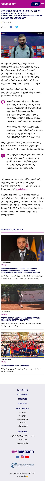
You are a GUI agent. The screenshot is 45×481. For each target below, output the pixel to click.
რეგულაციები (22, 419)
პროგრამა (22, 399)
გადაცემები (22, 394)
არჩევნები (23, 416)
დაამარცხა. (21, 189)
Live (36, 4)
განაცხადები (22, 426)
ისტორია (22, 412)
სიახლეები (22, 390)
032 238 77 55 (22, 439)
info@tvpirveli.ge (22, 443)
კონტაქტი (22, 422)
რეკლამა (22, 403)
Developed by (21, 476)
